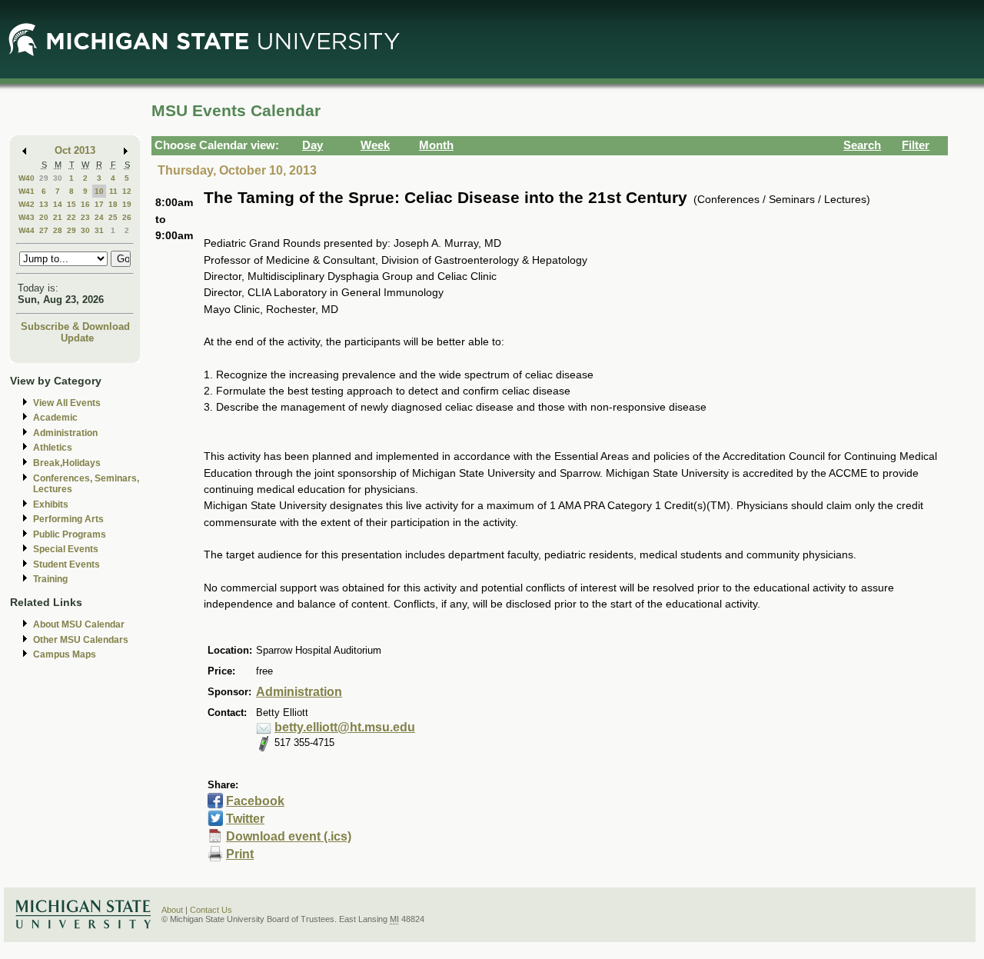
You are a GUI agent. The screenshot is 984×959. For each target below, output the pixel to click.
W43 (26, 217)
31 (99, 230)
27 (43, 230)
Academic (55, 417)
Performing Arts (68, 519)
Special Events (65, 549)
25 (113, 217)
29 (43, 178)
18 (113, 204)
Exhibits (50, 504)
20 (43, 217)
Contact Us (211, 909)
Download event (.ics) (288, 836)
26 (126, 217)
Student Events (66, 564)
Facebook (255, 800)
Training (50, 579)
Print (240, 854)
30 (57, 178)
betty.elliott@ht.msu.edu (344, 727)
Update (77, 338)
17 (99, 204)
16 (85, 204)
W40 (26, 178)
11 (113, 191)
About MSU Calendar (79, 624)
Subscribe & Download (75, 326)
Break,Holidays (67, 463)
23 (85, 217)
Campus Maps (64, 654)
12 (126, 191)
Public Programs (69, 534)
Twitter (245, 818)
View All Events (67, 403)
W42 (26, 204)
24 (99, 217)
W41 (26, 191)
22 (71, 217)
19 (126, 204)
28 (57, 230)
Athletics (52, 447)
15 (71, 204)
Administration (65, 433)
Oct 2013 (75, 150)
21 (57, 217)
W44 (26, 230)
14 (57, 204)
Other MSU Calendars (80, 639)
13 (43, 204)
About (172, 909)
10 (99, 191)
